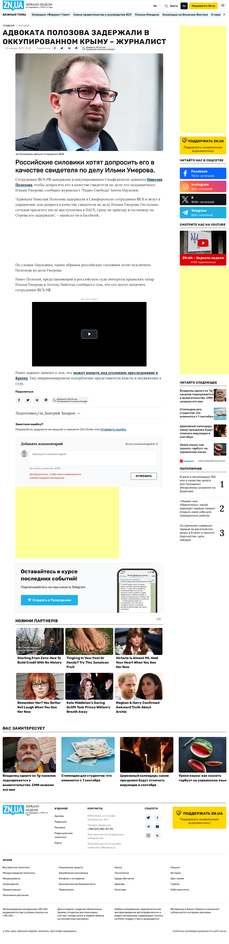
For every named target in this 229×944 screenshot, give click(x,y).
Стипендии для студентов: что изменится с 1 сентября (196, 413)
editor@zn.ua (107, 847)
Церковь (119, 884)
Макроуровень (11, 878)
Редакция (61, 821)
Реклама (60, 827)
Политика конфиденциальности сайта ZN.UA (199, 931)
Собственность (179, 889)
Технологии (121, 873)
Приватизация (12, 889)
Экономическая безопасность (77, 884)
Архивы (59, 816)
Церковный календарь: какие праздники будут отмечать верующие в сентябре (196, 431)
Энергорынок (11, 884)
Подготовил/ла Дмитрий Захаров (45, 413)
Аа (184, 5)
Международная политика (19, 873)
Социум (175, 867)
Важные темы (14, 14)
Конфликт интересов (71, 878)
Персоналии (66, 889)
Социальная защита (71, 867)
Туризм (174, 884)
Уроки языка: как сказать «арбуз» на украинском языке (194, 448)
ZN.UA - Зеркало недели (203, 258)
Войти (174, 6)
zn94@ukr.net (95, 838)
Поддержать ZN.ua (203, 5)
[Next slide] (223, 14)
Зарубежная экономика (73, 873)
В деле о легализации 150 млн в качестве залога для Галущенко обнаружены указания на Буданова (198, 484)
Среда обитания (124, 878)
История (175, 873)
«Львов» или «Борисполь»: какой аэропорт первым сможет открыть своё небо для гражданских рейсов (197, 508)
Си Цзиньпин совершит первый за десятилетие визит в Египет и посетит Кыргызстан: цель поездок (197, 533)
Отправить (144, 476)
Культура (120, 889)
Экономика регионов (15, 895)
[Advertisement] (67, 522)
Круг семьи (177, 878)
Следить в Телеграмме (52, 600)
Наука (118, 867)
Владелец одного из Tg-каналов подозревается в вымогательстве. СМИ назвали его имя (197, 396)
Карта (58, 842)
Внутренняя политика (16, 867)
